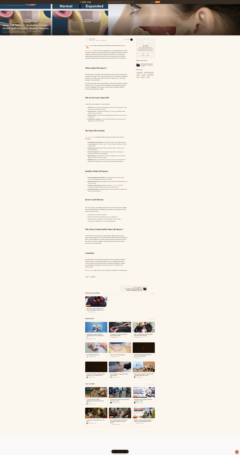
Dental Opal (90, 270)
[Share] (126, 451)
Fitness (138, 75)
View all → (153, 293)
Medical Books (150, 75)
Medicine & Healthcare (148, 72)
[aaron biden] (86, 39)
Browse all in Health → (151, 384)
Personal (143, 77)
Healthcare (93, 276)
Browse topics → (152, 318)
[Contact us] (237, 452)
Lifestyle (143, 75)
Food (138, 77)
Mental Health (139, 72)
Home (3, 5)
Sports (148, 77)
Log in (152, 2)
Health (6, 5)
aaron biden (91, 38)
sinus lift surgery (115, 185)
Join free (157, 2)
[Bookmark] (122, 451)
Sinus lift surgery (89, 50)
